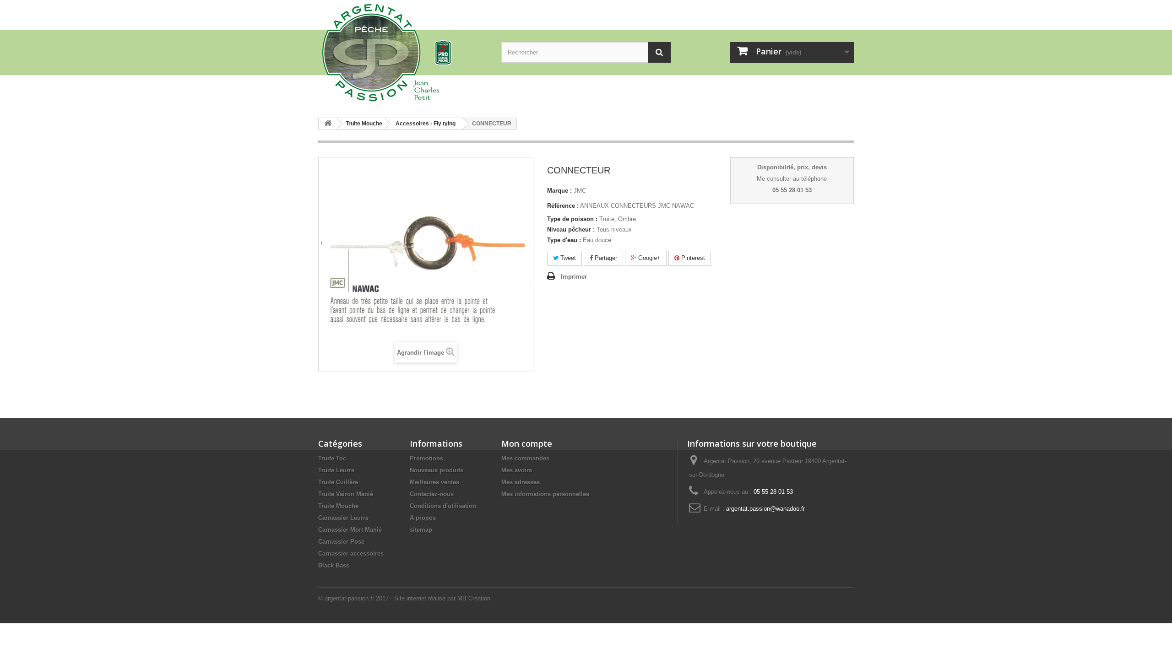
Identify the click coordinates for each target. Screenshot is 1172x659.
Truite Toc (332, 458)
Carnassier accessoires (351, 553)
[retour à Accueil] (327, 124)
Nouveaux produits (436, 470)
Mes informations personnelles (545, 494)
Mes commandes (525, 458)
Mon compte (526, 443)
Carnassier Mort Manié (350, 529)
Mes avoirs (516, 470)
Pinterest (692, 257)
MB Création (473, 598)
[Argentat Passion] (403, 52)
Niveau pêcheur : (571, 229)
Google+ (648, 257)
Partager (605, 257)
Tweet (567, 257)
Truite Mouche (338, 505)
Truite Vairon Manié (345, 494)
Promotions (426, 458)
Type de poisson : (572, 219)
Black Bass (333, 565)
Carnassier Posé (341, 541)
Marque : (559, 190)
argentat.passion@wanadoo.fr (765, 508)
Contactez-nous (432, 494)
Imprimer (574, 276)
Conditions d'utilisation (443, 505)
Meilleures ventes (434, 482)
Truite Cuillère (338, 482)
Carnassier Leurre (343, 517)
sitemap (421, 529)
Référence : (563, 205)
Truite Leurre (336, 470)
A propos (423, 517)
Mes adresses (520, 482)
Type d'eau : (564, 240)
